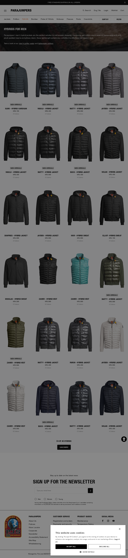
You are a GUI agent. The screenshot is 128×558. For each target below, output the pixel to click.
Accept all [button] (71, 547)
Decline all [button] (104, 547)
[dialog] (64, 279)
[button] (88, 552)
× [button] (119, 529)
